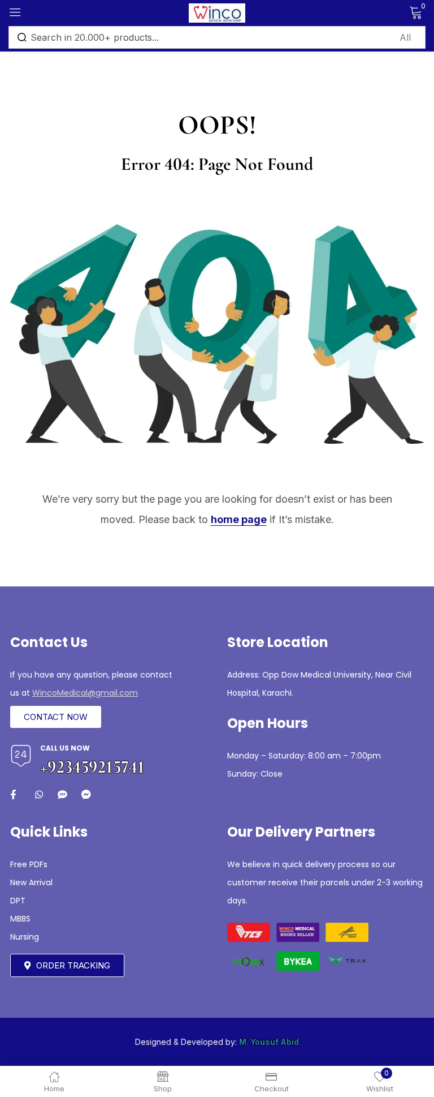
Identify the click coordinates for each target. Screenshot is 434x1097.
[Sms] (62, 794)
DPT (17, 900)
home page (239, 519)
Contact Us (49, 642)
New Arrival (31, 882)
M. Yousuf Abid (269, 1042)
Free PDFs (28, 864)
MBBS (20, 918)
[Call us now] (21, 755)
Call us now (65, 748)
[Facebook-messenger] (86, 794)
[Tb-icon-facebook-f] (15, 794)
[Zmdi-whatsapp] (39, 794)
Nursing (24, 936)
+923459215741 (92, 767)
